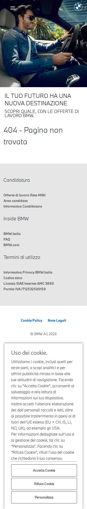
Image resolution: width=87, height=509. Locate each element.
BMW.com (11, 245)
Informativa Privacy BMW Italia (27, 272)
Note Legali (57, 320)
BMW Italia (12, 233)
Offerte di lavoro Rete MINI (24, 195)
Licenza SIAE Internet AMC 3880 (28, 283)
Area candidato (15, 200)
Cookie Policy (31, 320)
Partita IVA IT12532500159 (24, 289)
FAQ (6, 239)
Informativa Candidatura (22, 206)
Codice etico (13, 278)
